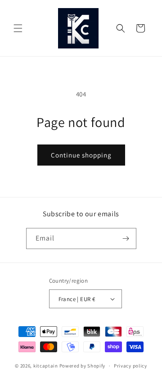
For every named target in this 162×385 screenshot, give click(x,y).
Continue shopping (81, 155)
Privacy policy (130, 366)
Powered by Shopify (82, 366)
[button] (18, 28)
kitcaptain (45, 366)
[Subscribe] (126, 238)
